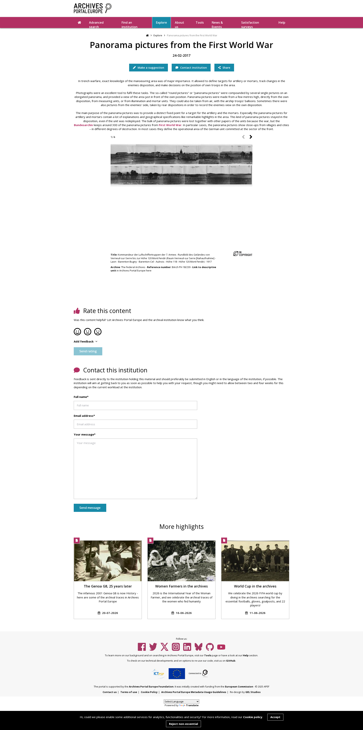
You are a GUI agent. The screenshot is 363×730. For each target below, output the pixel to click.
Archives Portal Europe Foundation (151, 686)
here (148, 270)
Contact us (110, 692)
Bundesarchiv (83, 125)
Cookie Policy (149, 692)
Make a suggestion (150, 67)
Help (246, 655)
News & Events (217, 24)
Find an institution (129, 24)
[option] (181, 165)
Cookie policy (252, 717)
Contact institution (193, 67)
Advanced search (96, 24)
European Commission (239, 686)
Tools (200, 22)
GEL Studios (253, 692)
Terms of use (128, 692)
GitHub (230, 660)
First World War (170, 125)
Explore (161, 22)
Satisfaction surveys (250, 24)
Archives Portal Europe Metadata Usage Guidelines (193, 692)
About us (179, 24)
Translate (192, 705)
